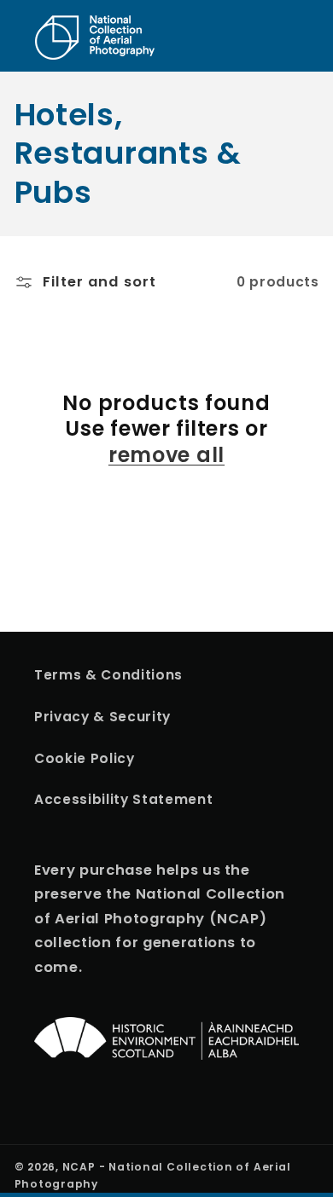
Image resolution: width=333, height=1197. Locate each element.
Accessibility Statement (123, 799)
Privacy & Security (102, 717)
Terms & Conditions (108, 675)
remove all (166, 455)
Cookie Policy (84, 758)
